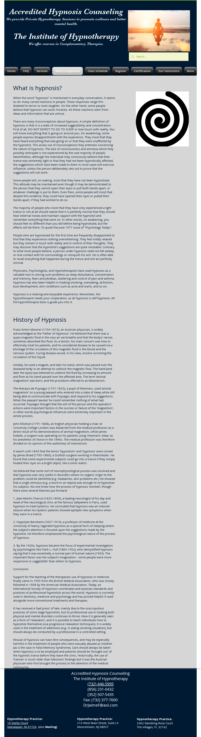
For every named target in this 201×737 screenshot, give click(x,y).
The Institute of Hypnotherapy (66, 36)
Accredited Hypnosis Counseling (66, 11)
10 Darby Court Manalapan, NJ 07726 (22, 725)
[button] (42, 71)
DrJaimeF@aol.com (100, 705)
